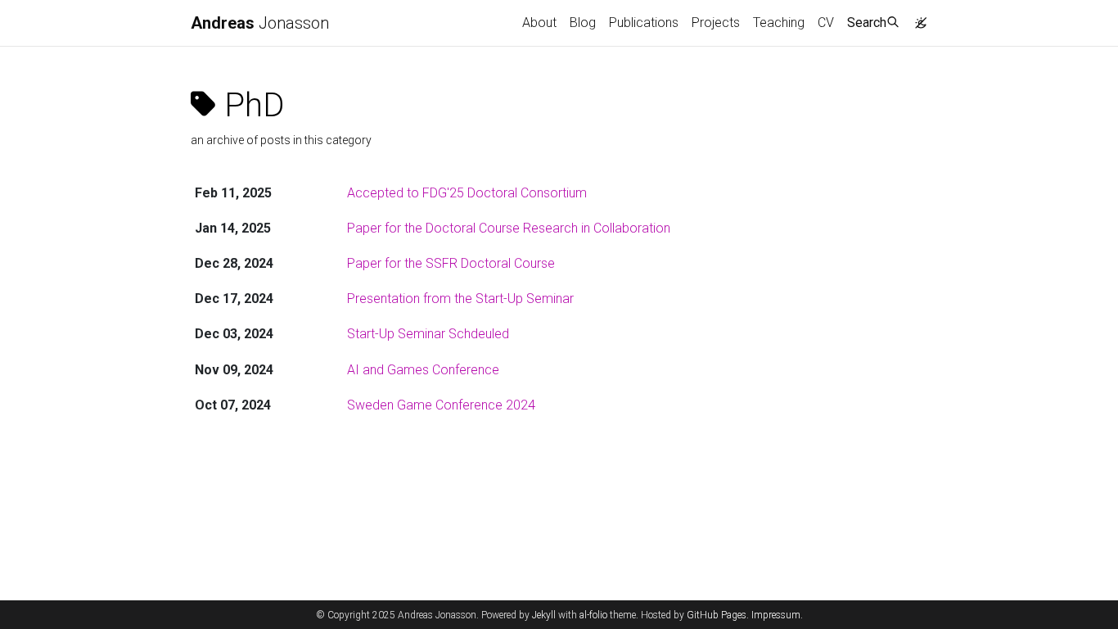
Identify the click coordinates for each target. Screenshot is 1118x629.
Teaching (779, 22)
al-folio (593, 615)
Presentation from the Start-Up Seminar (460, 298)
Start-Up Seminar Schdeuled (428, 334)
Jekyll (544, 615)
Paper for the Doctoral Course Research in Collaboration (508, 228)
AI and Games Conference (423, 370)
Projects (716, 22)
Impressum (775, 615)
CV (826, 22)
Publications (643, 22)
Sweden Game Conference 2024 (441, 405)
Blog (583, 22)
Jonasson (260, 23)
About (539, 22)
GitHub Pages (716, 615)
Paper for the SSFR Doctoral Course (451, 263)
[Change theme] (916, 18)
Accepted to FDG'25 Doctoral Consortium (467, 193)
